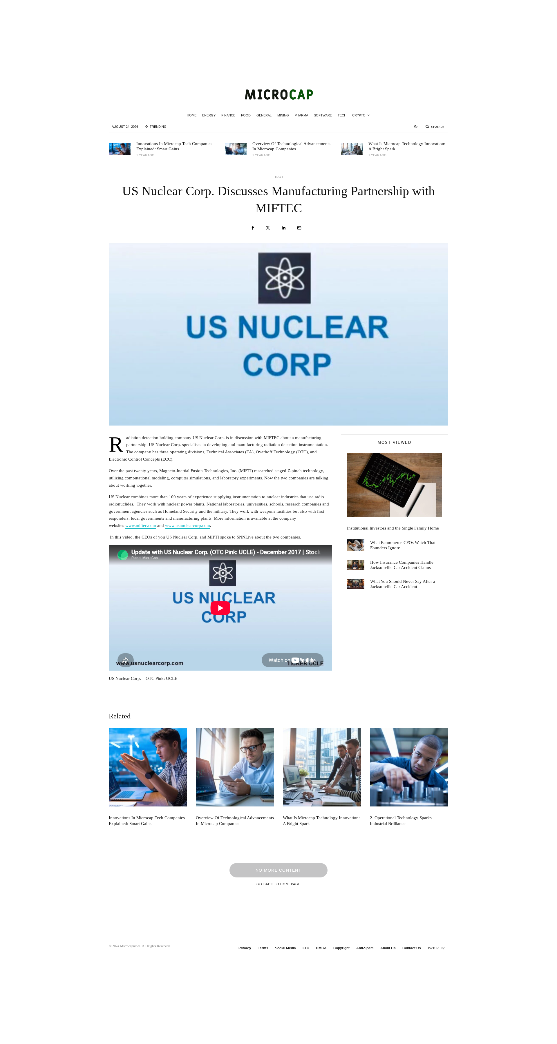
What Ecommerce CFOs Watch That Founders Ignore (402, 545)
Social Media (285, 948)
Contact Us (411, 948)
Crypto (359, 115)
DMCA (321, 948)
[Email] (299, 228)
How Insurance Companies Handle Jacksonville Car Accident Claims (401, 565)
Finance (228, 115)
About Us (388, 948)
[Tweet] (268, 228)
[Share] (253, 228)
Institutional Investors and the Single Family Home (393, 528)
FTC (306, 948)
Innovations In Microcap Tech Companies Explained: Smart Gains (174, 146)
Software (323, 115)
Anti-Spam (365, 948)
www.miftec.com (140, 525)
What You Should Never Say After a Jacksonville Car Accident (402, 584)
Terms (263, 948)
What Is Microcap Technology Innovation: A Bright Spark (406, 146)
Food (246, 115)
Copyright (341, 948)
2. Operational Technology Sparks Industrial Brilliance (401, 820)
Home (191, 115)
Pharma (301, 115)
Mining (283, 115)
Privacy (244, 948)
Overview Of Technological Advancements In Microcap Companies (291, 146)
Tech (342, 115)
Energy (209, 115)
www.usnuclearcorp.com (187, 525)
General (264, 115)
